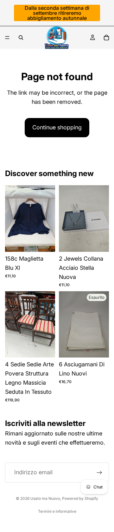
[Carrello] (106, 37)
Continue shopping (57, 127)
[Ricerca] (21, 37)
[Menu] (7, 37)
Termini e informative (57, 511)
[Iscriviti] (99, 472)
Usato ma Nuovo (45, 498)
